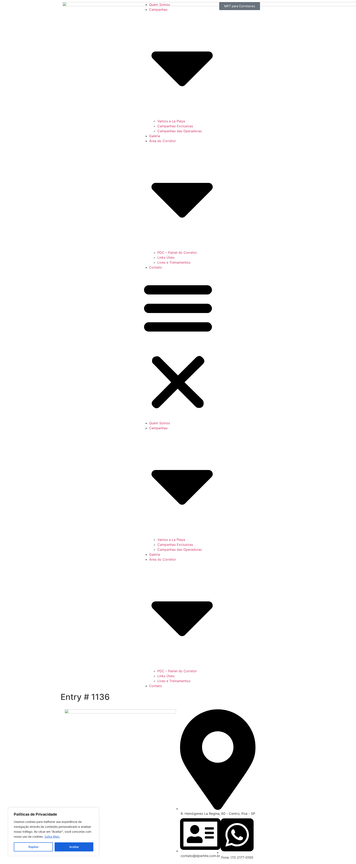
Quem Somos (159, 4)
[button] (178, 345)
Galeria (154, 136)
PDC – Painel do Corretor (177, 252)
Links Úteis (165, 257)
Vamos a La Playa (171, 121)
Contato (155, 267)
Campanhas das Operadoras (179, 131)
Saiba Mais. (52, 836)
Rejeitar (33, 847)
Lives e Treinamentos (173, 262)
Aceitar (74, 847)
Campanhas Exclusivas (175, 126)
